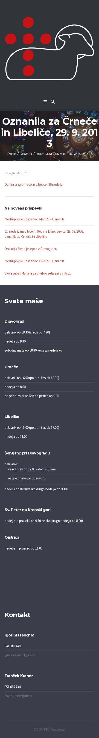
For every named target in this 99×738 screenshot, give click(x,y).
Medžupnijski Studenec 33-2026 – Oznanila (34, 261)
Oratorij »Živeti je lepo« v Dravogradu (31, 249)
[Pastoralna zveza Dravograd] (49, 48)
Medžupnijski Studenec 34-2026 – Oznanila (34, 219)
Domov (11, 153)
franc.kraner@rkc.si (18, 696)
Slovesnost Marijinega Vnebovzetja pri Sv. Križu (38, 273)
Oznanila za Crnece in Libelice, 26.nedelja (34, 184)
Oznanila (26, 153)
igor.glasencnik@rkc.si (20, 655)
